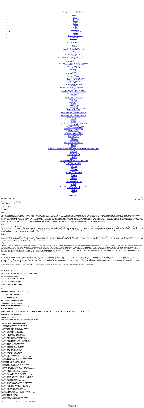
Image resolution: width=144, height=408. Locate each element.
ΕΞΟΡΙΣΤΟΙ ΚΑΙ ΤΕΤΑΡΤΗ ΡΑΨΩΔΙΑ (74, 50)
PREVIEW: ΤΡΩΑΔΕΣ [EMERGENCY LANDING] (73, 63)
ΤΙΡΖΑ (74, 111)
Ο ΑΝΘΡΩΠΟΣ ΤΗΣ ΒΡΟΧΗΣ (73, 80)
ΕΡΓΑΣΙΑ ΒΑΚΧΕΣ (73, 131)
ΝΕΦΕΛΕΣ (74, 71)
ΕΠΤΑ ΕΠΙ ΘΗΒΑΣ (73, 137)
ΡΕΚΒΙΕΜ (74, 191)
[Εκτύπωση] (137, 199)
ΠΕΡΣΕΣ (73, 146)
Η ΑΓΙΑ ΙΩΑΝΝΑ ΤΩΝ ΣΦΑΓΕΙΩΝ (74, 90)
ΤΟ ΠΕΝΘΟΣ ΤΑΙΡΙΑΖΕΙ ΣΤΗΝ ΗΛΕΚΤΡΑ (73, 92)
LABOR (73, 185)
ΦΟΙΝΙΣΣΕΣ (73, 177)
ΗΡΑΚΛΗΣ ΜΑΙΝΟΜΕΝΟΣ (74, 62)
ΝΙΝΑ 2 (74, 89)
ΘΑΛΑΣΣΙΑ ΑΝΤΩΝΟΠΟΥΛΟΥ (73, 128)
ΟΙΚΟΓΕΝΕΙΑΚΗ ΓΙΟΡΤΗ (73, 135)
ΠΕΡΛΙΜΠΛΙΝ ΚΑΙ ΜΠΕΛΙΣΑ (74, 98)
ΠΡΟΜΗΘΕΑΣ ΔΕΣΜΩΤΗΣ (74, 173)
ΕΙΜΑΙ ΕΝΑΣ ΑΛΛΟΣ (73, 110)
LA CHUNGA (74, 47)
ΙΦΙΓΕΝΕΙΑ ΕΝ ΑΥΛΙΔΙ (73, 68)
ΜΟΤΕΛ (73, 189)
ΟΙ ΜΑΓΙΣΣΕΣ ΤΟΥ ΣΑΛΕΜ (74, 182)
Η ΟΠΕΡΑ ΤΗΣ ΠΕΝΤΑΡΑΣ (74, 132)
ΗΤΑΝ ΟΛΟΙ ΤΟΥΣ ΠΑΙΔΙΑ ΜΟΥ (73, 134)
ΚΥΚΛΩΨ (74, 101)
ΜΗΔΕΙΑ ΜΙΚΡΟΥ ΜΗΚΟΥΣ (73, 54)
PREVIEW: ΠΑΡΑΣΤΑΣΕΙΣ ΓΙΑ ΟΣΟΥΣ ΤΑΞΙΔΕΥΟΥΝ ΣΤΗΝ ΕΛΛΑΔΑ (73, 57)
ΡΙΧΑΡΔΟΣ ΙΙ (74, 120)
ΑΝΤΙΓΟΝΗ (73, 165)
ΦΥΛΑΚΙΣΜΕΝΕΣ (73, 141)
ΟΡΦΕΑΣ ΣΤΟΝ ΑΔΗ (74, 81)
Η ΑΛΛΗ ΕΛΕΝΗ (74, 105)
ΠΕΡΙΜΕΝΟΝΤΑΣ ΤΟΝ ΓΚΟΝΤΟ (73, 143)
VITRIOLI (74, 95)
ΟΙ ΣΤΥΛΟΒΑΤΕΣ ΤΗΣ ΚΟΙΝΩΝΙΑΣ (73, 162)
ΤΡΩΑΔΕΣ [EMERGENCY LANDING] (74, 65)
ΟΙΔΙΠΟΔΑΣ (73, 192)
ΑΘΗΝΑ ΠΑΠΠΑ (74, 125)
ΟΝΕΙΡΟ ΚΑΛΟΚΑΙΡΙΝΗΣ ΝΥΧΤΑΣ (73, 84)
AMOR (74, 114)
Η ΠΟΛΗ (73, 119)
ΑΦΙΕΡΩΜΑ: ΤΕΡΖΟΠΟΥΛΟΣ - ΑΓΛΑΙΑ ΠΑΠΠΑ (73, 87)
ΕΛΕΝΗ (73, 174)
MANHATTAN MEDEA (74, 93)
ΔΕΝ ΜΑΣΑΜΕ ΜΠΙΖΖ (73, 77)
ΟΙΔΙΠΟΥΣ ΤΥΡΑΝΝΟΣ (74, 48)
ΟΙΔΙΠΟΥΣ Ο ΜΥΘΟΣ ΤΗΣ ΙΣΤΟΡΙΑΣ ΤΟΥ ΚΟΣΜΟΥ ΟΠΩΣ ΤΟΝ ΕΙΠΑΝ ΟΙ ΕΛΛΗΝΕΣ (73, 149)
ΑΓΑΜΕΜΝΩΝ (73, 99)
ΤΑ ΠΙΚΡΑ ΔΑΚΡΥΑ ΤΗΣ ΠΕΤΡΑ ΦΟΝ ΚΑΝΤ (73, 123)
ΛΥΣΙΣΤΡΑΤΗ (74, 140)
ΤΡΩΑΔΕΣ (74, 45)
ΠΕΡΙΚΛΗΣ (73, 69)
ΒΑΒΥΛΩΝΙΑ (74, 170)
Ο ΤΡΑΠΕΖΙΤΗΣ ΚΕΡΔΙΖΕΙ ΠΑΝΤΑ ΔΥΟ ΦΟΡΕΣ (74, 161)
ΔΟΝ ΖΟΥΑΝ (74, 159)
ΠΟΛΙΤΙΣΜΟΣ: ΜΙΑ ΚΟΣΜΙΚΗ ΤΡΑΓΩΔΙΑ (73, 113)
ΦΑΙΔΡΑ (73, 56)
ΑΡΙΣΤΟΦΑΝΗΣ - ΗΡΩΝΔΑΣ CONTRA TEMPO (74, 186)
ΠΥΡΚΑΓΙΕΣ (73, 152)
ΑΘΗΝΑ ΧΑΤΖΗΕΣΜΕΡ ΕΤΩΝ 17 (74, 129)
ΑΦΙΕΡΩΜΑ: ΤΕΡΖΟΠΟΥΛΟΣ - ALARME (74, 78)
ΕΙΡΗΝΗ (73, 59)
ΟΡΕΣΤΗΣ (74, 150)
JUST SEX (74, 53)
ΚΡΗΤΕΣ (73, 60)
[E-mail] (142, 200)
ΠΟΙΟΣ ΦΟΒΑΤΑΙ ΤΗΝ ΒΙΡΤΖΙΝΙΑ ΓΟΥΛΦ (73, 108)
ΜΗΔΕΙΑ (73, 138)
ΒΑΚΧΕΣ (73, 86)
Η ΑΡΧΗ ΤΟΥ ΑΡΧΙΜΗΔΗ (73, 164)
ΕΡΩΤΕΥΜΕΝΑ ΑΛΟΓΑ (74, 144)
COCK (74, 51)
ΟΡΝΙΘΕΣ (74, 180)
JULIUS (73, 96)
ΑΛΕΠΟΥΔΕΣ (74, 107)
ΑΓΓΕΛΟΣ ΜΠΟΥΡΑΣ (73, 66)
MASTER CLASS (74, 153)
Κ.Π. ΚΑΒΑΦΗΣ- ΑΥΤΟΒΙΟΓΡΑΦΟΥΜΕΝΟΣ (74, 126)
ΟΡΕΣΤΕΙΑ (73, 158)
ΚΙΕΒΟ (74, 75)
